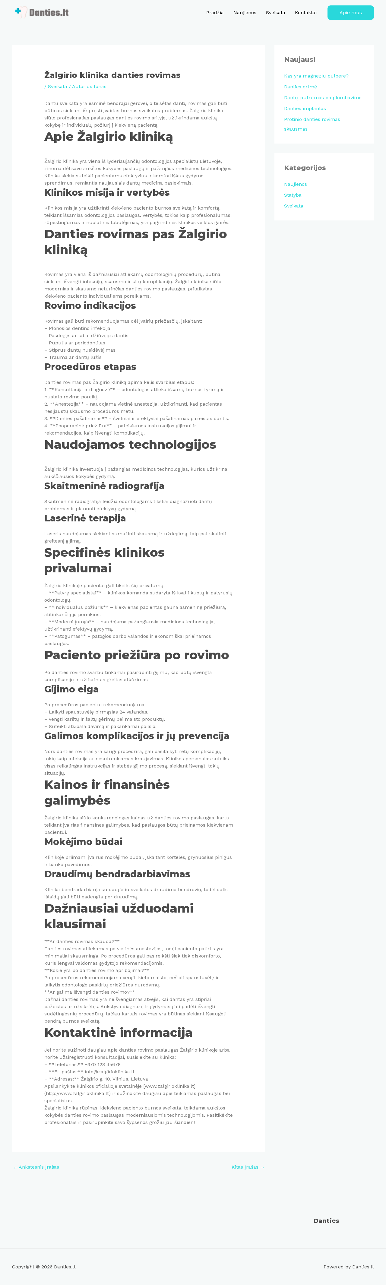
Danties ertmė (300, 87)
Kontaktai (306, 12)
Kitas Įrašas (248, 1167)
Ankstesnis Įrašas (36, 1167)
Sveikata (275, 12)
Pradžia (215, 12)
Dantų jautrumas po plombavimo (323, 97)
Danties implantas (305, 108)
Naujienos (244, 12)
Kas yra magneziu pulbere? (316, 76)
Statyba (293, 195)
